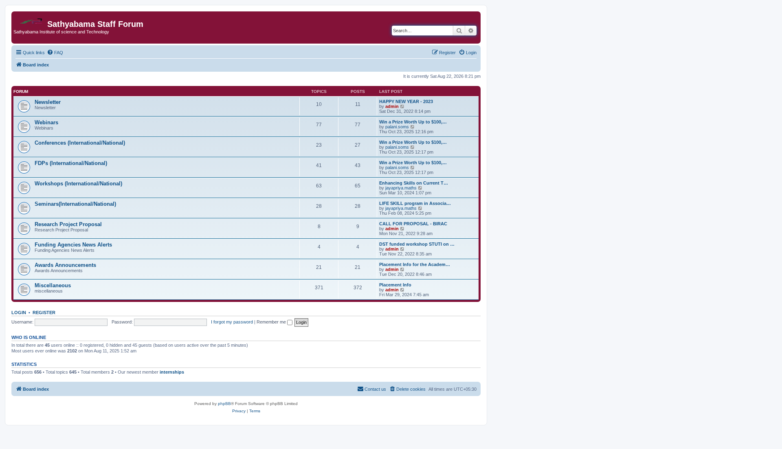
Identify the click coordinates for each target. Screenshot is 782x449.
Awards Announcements (65, 265)
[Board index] (30, 18)
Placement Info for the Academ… (414, 264)
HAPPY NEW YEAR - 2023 (406, 101)
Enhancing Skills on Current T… (413, 182)
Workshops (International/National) (78, 183)
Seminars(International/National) (75, 204)
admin (392, 106)
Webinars (46, 122)
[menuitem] (55, 52)
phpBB (224, 403)
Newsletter (48, 102)
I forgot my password (232, 321)
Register (44, 312)
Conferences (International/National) (80, 143)
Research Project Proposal (68, 224)
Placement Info (395, 284)
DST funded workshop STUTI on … (417, 244)
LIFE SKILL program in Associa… (415, 203)
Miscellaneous (53, 285)
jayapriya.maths (401, 187)
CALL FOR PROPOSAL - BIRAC (413, 223)
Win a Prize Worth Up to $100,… (413, 121)
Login (18, 312)
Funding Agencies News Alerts (73, 245)
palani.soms (397, 126)
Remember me (272, 321)
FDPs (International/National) (71, 163)
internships (172, 372)
